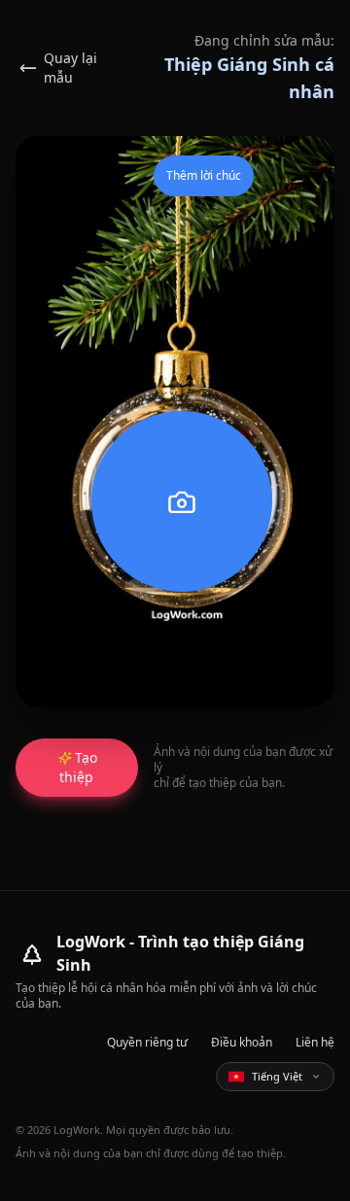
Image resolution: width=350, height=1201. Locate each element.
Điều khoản (241, 1042)
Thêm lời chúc (203, 175)
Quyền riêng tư (147, 1042)
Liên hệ (315, 1042)
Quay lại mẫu (70, 67)
